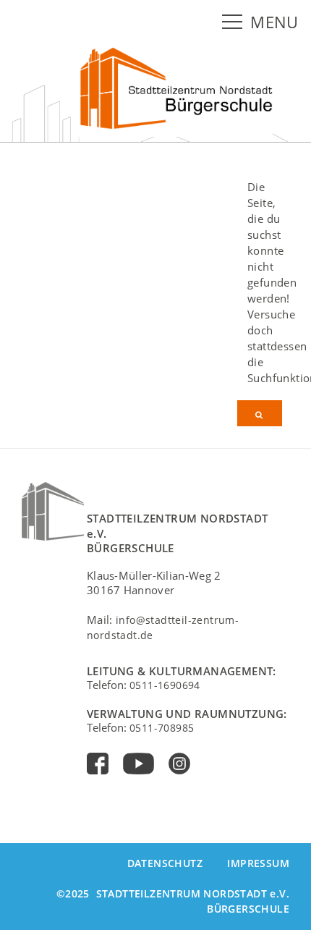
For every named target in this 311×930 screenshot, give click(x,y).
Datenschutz (165, 863)
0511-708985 (161, 728)
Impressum (258, 863)
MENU (274, 22)
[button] (235, 22)
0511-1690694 (164, 685)
